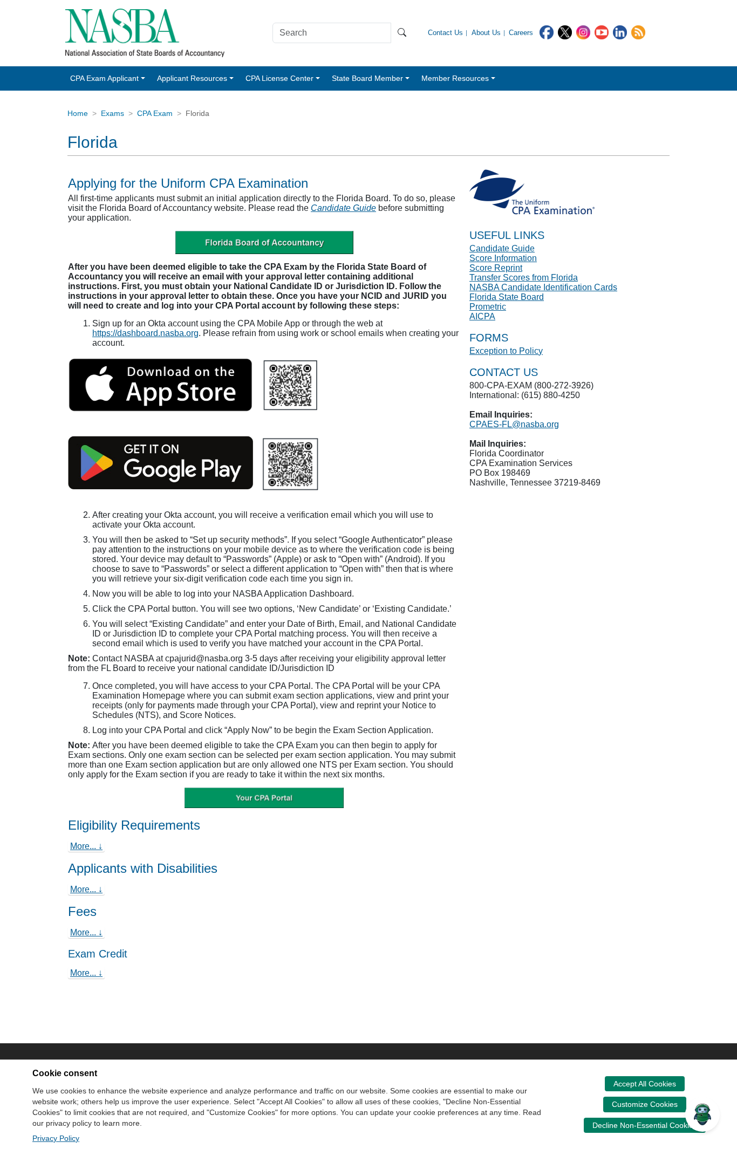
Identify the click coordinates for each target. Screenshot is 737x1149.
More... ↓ (86, 846)
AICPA (482, 316)
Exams (112, 113)
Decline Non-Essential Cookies (644, 1125)
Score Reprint (495, 267)
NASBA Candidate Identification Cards (543, 287)
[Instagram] (583, 32)
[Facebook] (547, 32)
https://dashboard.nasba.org (145, 333)
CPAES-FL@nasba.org (514, 424)
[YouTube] (602, 32)
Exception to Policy (506, 350)
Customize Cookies (645, 1104)
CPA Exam (155, 113)
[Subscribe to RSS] (638, 32)
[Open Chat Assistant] (702, 1114)
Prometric (487, 306)
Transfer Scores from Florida (523, 277)
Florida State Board (506, 297)
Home (77, 113)
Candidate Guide (343, 208)
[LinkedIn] (620, 32)
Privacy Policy (55, 1138)
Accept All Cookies (644, 1083)
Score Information (503, 258)
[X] (565, 32)
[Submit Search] (402, 33)
